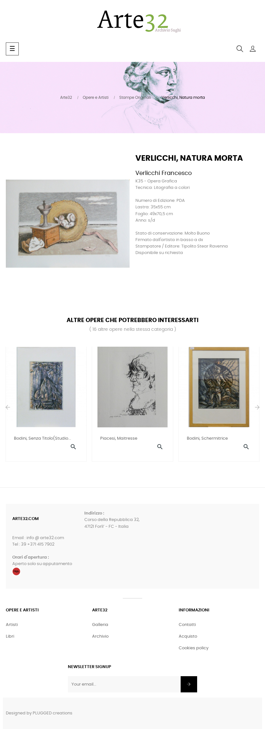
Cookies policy (193, 648)
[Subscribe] (189, 684)
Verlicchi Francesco (163, 173)
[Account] (252, 49)
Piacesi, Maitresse (118, 438)
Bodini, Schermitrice (207, 438)
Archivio (100, 636)
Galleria (100, 625)
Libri (10, 636)
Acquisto (188, 636)
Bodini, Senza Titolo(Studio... (42, 438)
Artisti (12, 625)
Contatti (187, 625)
